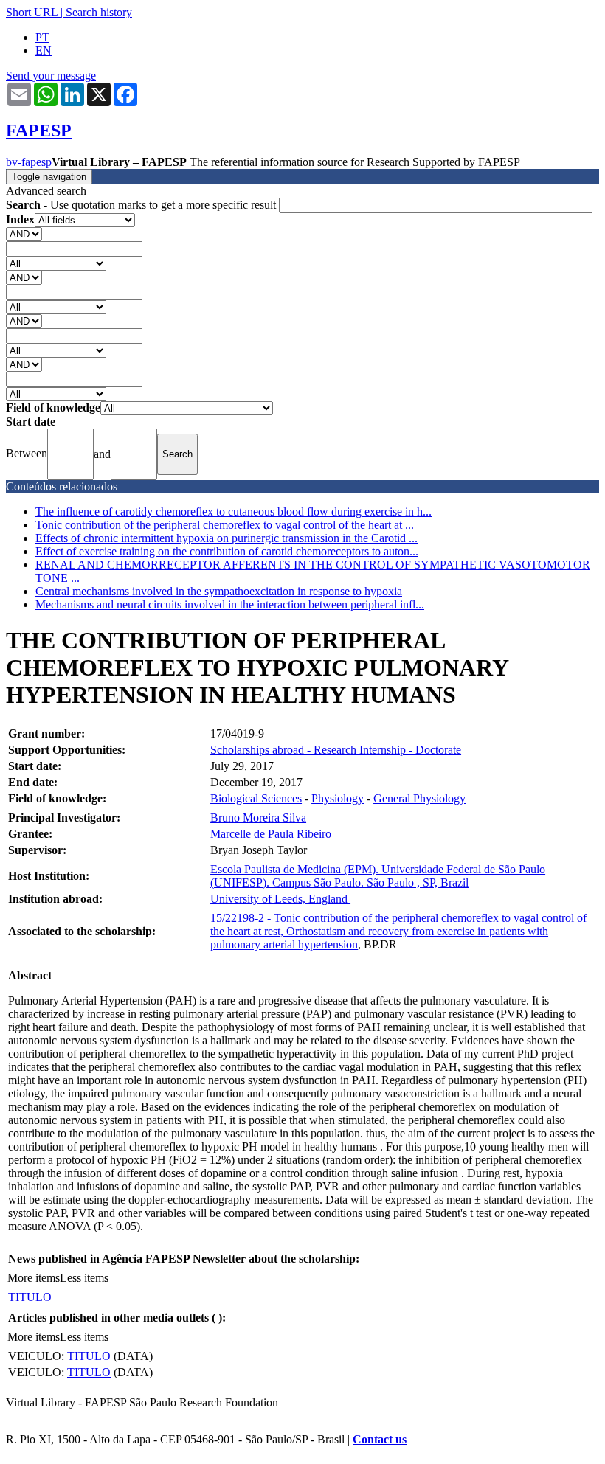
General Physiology (419, 798)
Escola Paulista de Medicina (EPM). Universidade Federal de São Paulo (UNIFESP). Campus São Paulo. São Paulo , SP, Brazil (377, 876)
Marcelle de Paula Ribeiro (270, 834)
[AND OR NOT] (24, 233)
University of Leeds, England (280, 898)
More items (33, 1278)
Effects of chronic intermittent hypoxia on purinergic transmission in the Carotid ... (226, 538)
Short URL (32, 12)
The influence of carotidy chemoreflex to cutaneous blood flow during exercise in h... (233, 511)
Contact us (380, 1439)
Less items (84, 1278)
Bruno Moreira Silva (258, 817)
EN (43, 50)
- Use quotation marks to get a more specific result (142, 204)
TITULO (30, 1297)
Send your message (51, 75)
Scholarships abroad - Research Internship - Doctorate (335, 749)
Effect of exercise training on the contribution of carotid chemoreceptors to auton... (226, 551)
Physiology (337, 798)
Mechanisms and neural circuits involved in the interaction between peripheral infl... (229, 604)
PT (42, 37)
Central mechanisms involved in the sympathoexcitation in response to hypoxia (218, 591)
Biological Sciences (256, 798)
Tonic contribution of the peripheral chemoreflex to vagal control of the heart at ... (224, 524)
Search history (99, 12)
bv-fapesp (29, 162)
